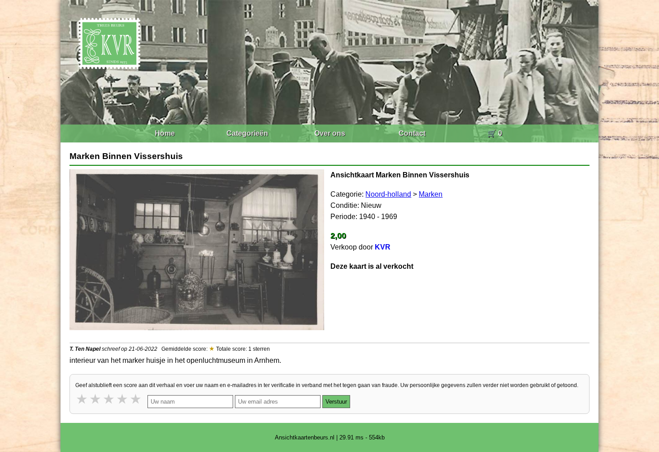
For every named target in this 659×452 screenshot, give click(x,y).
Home (165, 133)
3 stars (109, 399)
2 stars (96, 399)
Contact (412, 133)
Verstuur (336, 401)
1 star (82, 399)
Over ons (329, 133)
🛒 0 (494, 133)
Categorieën (247, 133)
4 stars (123, 399)
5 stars (136, 399)
